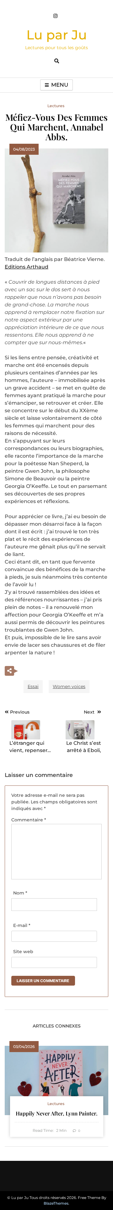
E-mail (21, 925)
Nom (20, 893)
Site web (23, 951)
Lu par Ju (56, 35)
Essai (33, 686)
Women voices (69, 686)
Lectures (55, 105)
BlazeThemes (56, 1203)
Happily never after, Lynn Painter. (56, 1113)
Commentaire (28, 820)
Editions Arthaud (26, 267)
